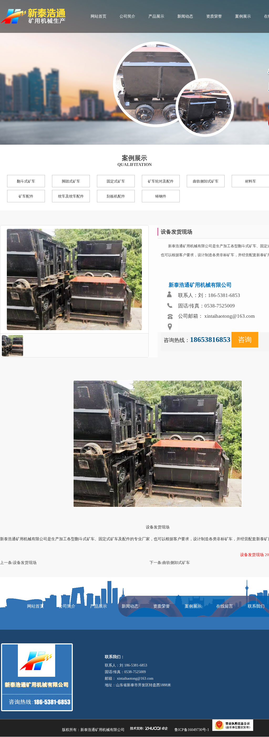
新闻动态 (185, 16)
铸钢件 (160, 196)
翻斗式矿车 (26, 181)
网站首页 (98, 16)
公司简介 (127, 16)
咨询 (245, 340)
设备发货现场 (25, 563)
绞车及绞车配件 (71, 196)
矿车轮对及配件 (161, 181)
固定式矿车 (116, 181)
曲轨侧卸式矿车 (206, 181)
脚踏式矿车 (71, 181)
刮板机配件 (116, 196)
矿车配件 (26, 196)
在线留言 (224, 606)
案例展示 (243, 16)
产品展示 (156, 16)
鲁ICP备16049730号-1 (191, 730)
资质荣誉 (214, 16)
